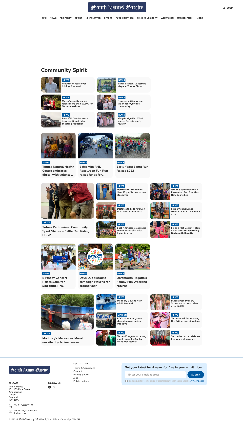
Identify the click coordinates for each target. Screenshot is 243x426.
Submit (195, 374)
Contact (77, 371)
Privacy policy (80, 374)
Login (230, 8)
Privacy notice (197, 381)
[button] (13, 7)
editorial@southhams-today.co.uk (26, 412)
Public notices (81, 381)
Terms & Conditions (84, 368)
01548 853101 (25, 405)
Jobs (75, 377)
